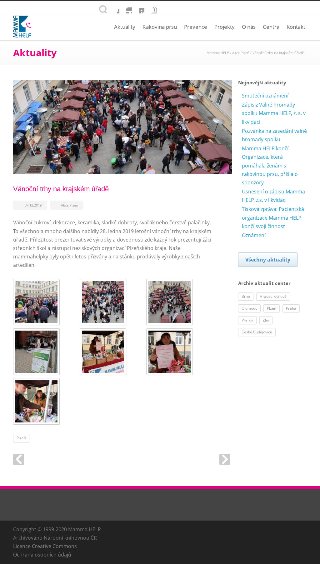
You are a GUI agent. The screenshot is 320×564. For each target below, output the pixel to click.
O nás (249, 26)
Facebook (113, 7)
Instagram (125, 7)
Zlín (266, 320)
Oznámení (254, 235)
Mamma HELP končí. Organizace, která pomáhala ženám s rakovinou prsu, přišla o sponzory (270, 165)
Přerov (247, 320)
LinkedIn (138, 7)
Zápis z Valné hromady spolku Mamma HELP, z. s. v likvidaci (274, 113)
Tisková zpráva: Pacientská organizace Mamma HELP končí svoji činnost (273, 217)
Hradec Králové (273, 296)
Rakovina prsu (159, 26)
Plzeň (21, 438)
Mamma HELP (218, 52)
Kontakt (296, 26)
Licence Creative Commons (45, 546)
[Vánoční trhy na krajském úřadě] (122, 127)
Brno (246, 296)
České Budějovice (257, 332)
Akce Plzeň (240, 52)
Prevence (195, 26)
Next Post (224, 459)
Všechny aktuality (267, 259)
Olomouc (249, 308)
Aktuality (124, 26)
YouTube (150, 7)
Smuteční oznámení (265, 95)
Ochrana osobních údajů (42, 554)
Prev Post (18, 459)
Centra (271, 26)
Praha (291, 308)
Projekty (224, 26)
